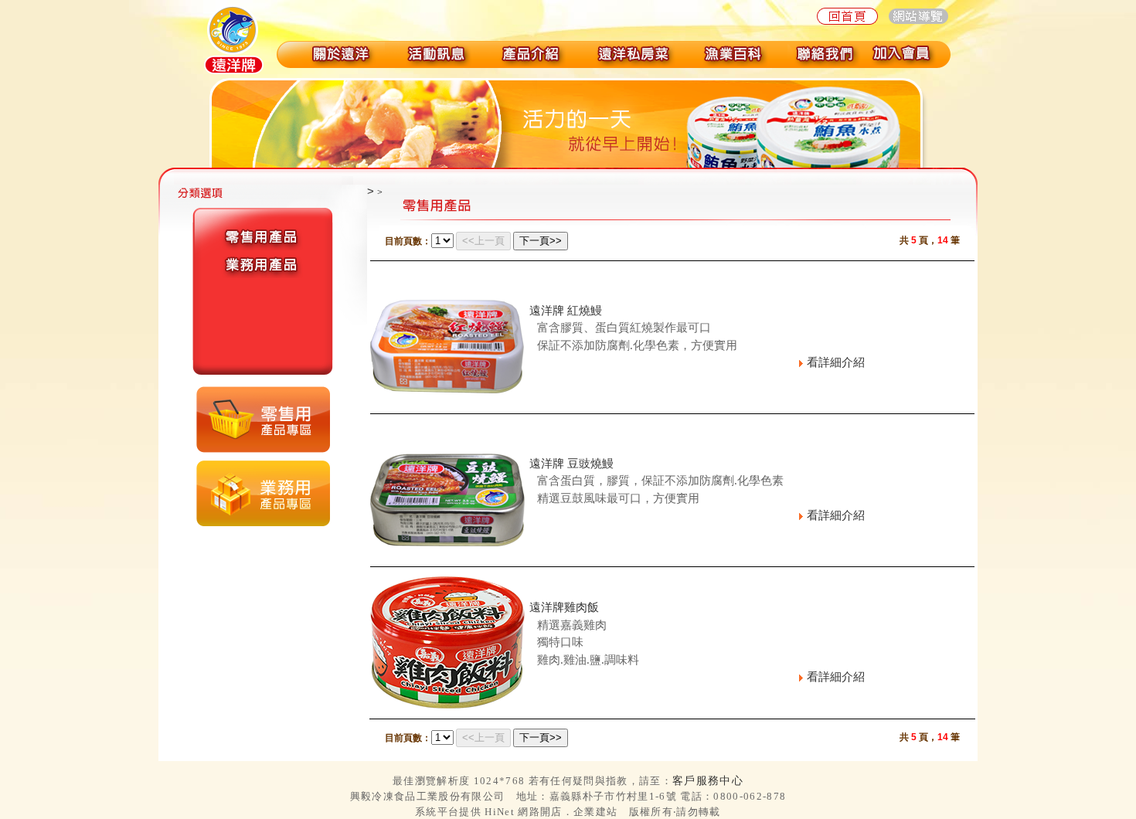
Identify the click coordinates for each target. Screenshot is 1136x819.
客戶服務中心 (707, 780)
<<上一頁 (483, 240)
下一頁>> (540, 240)
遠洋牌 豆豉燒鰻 (571, 463)
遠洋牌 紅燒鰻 (565, 310)
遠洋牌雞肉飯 (564, 606)
